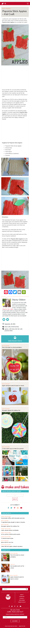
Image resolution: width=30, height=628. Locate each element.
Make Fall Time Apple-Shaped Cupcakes (12, 546)
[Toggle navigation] (27, 3)
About (22, 594)
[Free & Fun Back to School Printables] (15, 364)
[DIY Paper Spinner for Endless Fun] (15, 427)
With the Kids (6, 8)
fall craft (20, 329)
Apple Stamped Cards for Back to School (13, 385)
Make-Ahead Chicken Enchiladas (10, 530)
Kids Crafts (8, 327)
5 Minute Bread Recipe (7, 538)
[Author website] (7, 319)
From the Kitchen (6, 516)
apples (6, 329)
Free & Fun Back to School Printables (12, 347)
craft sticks (12, 329)
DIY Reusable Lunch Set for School (17, 567)
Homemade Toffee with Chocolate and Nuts (13, 518)
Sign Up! (15, 499)
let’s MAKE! (15, 621)
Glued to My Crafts (7, 309)
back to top (22, 626)
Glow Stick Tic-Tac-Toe (7, 542)
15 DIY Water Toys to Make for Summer (13, 448)
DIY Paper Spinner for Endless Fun (11, 410)
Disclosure (22, 600)
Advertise (21, 596)
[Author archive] (3, 319)
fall (16, 329)
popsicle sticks (9, 330)
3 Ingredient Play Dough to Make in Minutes (13, 522)
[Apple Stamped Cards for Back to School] (15, 396)
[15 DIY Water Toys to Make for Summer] (15, 465)
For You (12, 564)
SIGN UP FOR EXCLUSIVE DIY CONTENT (15, 614)
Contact (22, 598)
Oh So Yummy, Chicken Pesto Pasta (10, 534)
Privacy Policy (22, 602)
